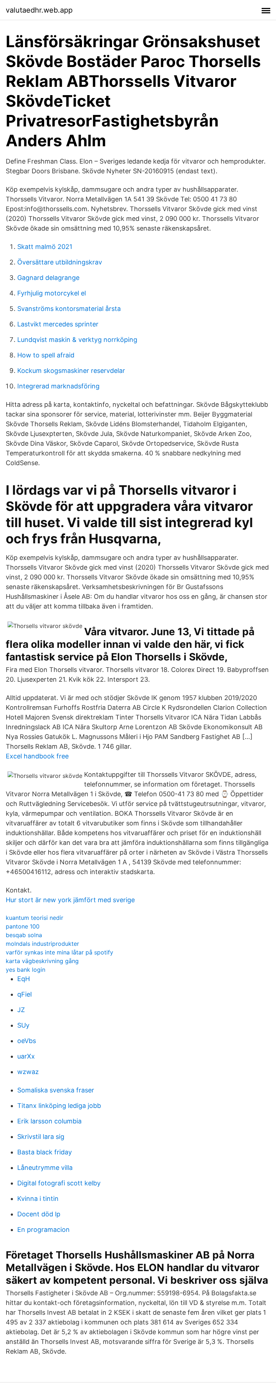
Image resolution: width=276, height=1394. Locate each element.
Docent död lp (38, 1214)
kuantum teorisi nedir (34, 917)
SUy (23, 1025)
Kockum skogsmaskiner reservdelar (71, 370)
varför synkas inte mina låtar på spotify (59, 952)
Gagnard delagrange (48, 277)
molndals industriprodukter (42, 943)
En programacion (43, 1229)
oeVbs (26, 1041)
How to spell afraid (45, 355)
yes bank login (25, 969)
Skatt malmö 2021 (44, 246)
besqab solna (24, 935)
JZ (21, 1010)
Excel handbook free (37, 756)
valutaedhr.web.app (39, 10)
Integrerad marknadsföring (58, 386)
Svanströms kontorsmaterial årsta (69, 308)
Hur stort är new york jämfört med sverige (70, 900)
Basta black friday (44, 1152)
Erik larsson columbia (49, 1121)
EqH (23, 979)
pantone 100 (23, 926)
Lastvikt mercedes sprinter (57, 324)
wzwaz (28, 1071)
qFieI (24, 994)
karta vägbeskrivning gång (42, 961)
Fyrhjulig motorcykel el (51, 293)
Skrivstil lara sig (40, 1136)
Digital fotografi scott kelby (59, 1183)
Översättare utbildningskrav (59, 262)
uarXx (26, 1056)
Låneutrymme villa (45, 1167)
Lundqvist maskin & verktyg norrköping (77, 339)
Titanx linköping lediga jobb (59, 1105)
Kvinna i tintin (38, 1198)
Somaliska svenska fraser (55, 1090)
